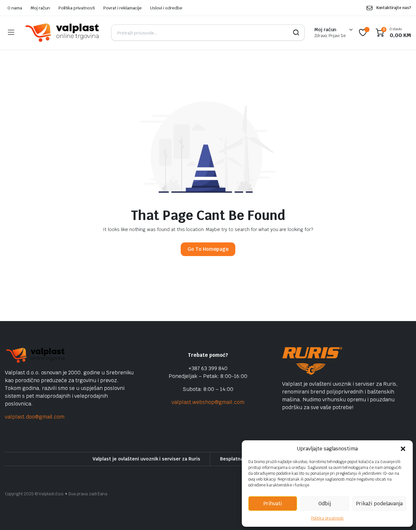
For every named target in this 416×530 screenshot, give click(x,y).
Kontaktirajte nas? (393, 7)
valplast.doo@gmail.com (34, 416)
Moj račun (40, 8)
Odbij (324, 503)
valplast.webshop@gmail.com (208, 402)
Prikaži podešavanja (379, 503)
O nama (14, 8)
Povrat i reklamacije (122, 8)
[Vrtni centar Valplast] (62, 32)
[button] (403, 449)
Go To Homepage (208, 249)
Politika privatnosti (327, 518)
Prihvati (272, 503)
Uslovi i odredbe (166, 8)
